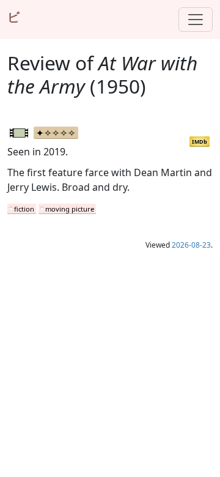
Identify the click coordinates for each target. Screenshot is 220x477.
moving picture (69, 208)
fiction (24, 208)
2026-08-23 (191, 245)
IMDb (199, 142)
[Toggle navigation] (195, 19)
